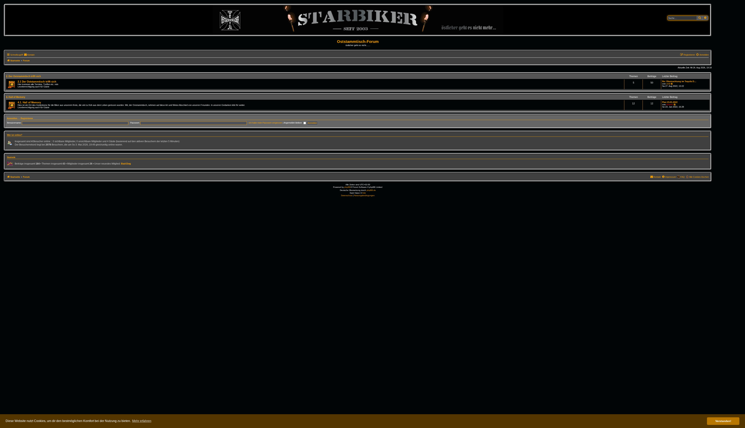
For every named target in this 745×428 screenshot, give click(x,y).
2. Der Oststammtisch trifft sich (23, 76)
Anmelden (12, 118)
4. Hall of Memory (15, 97)
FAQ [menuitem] (682, 177)
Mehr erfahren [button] (141, 421)
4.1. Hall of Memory (29, 102)
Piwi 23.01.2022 (669, 102)
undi (668, 84)
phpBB (347, 187)
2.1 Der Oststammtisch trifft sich (37, 81)
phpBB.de (371, 190)
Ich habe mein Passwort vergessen (265, 123)
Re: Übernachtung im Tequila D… (679, 81)
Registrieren (27, 118)
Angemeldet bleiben (293, 123)
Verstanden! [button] (723, 421)
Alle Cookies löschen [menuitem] (699, 177)
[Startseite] (358, 20)
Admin (669, 104)
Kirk (364, 193)
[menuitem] (29, 54)
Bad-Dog (126, 163)
